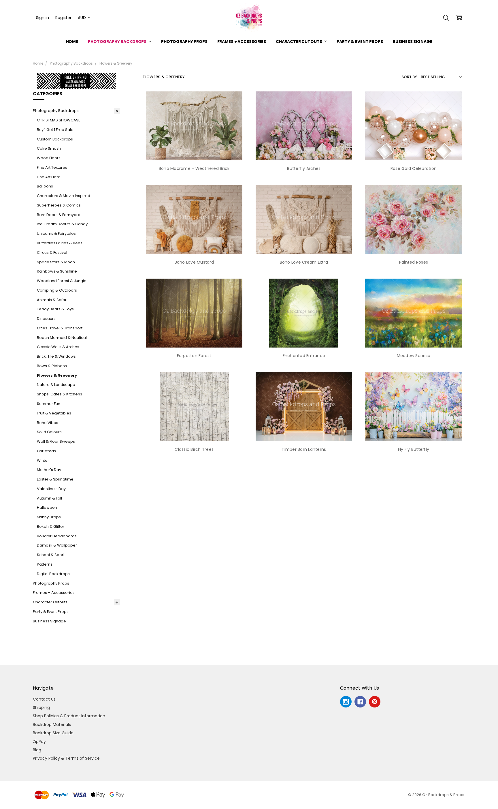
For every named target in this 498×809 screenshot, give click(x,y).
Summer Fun (48, 403)
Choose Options (194, 148)
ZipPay (39, 741)
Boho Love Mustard (194, 262)
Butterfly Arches (303, 168)
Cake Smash (49, 148)
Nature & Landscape (56, 384)
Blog (37, 750)
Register (63, 17)
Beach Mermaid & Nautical (62, 337)
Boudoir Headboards (57, 536)
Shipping (41, 707)
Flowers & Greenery (57, 375)
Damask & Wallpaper (57, 545)
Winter (43, 460)
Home (72, 41)
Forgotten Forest (194, 355)
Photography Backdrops (117, 41)
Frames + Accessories (241, 41)
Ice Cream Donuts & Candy (62, 224)
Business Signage (412, 41)
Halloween (47, 507)
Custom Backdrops (55, 139)
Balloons (45, 186)
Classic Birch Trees (194, 449)
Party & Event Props (360, 41)
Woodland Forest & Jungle (61, 281)
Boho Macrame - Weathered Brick (194, 168)
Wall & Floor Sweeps (56, 441)
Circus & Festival (52, 252)
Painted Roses (413, 262)
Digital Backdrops (53, 574)
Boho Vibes (47, 422)
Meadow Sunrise (414, 355)
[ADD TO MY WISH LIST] (235, 111)
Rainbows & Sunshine (57, 271)
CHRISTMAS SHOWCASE (58, 120)
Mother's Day (49, 469)
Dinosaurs (46, 318)
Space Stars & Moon (56, 262)
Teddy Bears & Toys (55, 309)
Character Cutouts (299, 41)
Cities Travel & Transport (59, 328)
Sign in (42, 17)
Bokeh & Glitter (50, 526)
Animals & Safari (52, 300)
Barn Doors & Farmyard (58, 214)
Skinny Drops (49, 517)
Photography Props (184, 41)
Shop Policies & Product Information (69, 716)
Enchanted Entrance (304, 355)
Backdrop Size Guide (53, 733)
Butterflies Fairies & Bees (59, 243)
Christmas (46, 451)
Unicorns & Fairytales (56, 233)
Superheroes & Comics (59, 205)
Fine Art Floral (49, 177)
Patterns (44, 564)
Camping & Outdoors (57, 290)
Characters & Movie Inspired (63, 195)
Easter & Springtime (55, 479)
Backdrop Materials (52, 724)
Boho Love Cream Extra (304, 262)
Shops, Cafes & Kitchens (59, 394)
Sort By (409, 77)
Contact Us (44, 699)
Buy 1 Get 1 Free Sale (55, 129)
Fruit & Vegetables (54, 413)
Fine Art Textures (52, 167)
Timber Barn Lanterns (304, 449)
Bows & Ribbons (52, 366)
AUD (82, 17)
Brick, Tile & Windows (56, 356)
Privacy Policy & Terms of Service (66, 758)
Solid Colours (49, 432)
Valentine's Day (51, 488)
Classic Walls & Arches (58, 347)
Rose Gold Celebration (414, 168)
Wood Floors (49, 158)
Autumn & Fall (49, 498)
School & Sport (51, 555)
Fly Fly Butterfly (413, 449)
